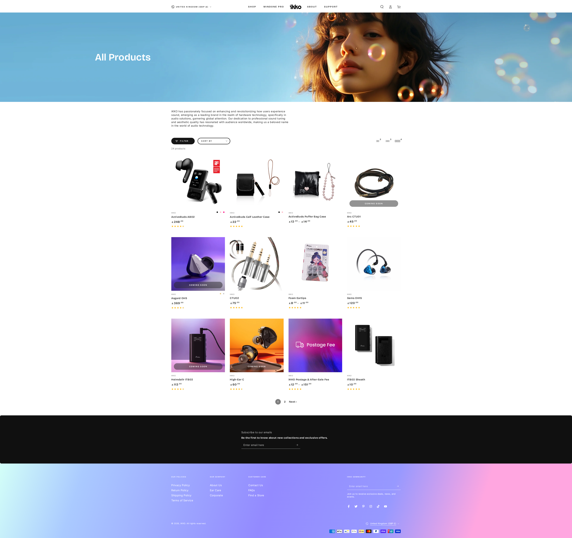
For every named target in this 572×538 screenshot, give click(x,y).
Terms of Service (182, 500)
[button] (382, 6)
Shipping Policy (181, 495)
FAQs (251, 490)
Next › (293, 401)
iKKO (182, 523)
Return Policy (180, 490)
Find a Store (256, 495)
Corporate (216, 495)
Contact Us (255, 485)
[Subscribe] (298, 444)
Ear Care (215, 490)
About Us (216, 485)
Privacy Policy (180, 485)
